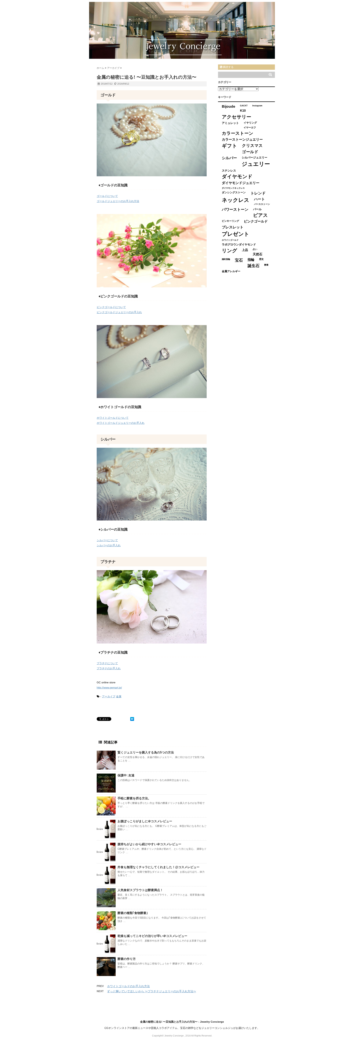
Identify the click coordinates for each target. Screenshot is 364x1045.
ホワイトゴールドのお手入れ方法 (128, 986)
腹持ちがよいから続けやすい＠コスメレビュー (149, 844)
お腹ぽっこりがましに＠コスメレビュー (145, 821)
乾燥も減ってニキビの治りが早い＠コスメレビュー (152, 936)
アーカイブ (108, 696)
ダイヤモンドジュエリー (240, 183)
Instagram (257, 105)
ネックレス (235, 200)
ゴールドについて (107, 196)
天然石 (257, 254)
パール (257, 209)
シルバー (229, 158)
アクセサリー (236, 116)
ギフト (229, 145)
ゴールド (250, 152)
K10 (243, 110)
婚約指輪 (226, 259)
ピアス (260, 215)
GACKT (244, 105)
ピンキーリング (230, 221)
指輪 (251, 260)
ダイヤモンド (237, 176)
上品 (245, 250)
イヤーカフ (250, 127)
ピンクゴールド (256, 221)
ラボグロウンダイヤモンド (239, 244)
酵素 (266, 265)
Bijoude (228, 106)
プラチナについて (107, 663)
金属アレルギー (231, 271)
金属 (118, 696)
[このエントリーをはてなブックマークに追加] (132, 719)
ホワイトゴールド (230, 240)
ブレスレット (232, 227)
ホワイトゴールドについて (113, 417)
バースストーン (262, 204)
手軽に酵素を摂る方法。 (134, 798)
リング (229, 250)
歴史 (261, 259)
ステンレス (229, 170)
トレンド (258, 193)
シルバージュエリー (254, 157)
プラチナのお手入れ (109, 668)
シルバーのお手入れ (109, 545)
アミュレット (230, 123)
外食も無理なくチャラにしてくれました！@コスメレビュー (158, 867)
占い (255, 249)
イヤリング (250, 122)
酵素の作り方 (127, 958)
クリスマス (252, 145)
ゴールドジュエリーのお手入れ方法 (118, 201)
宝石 (239, 260)
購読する (228, 66)
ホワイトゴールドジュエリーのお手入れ (120, 422)
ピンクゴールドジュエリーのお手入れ (119, 312)
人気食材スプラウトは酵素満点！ (140, 890)
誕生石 (254, 265)
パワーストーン (235, 209)
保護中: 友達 (126, 775)
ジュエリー (256, 164)
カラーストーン (237, 133)
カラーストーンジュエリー (242, 139)
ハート (259, 199)
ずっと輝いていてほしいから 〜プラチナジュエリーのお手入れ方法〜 (151, 991)
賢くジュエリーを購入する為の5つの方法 (146, 752)
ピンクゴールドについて (111, 307)
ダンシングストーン (234, 192)
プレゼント (235, 234)
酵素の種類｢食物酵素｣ (133, 913)
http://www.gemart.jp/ (109, 687)
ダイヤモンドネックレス (233, 188)
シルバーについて (107, 540)
